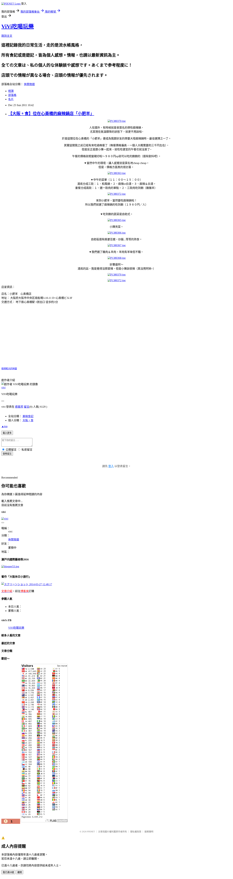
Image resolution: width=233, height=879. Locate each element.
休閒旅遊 (29, 84)
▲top (4, 426)
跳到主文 (6, 35)
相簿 (11, 91)
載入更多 (7, 433)
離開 (19, 872)
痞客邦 (19, 406)
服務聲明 (148, 831)
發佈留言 (7, 453)
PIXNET (91, 831)
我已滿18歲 (8, 872)
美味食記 (28, 416)
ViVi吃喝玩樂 (17, 26)
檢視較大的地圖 (9, 368)
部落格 (12, 95)
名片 (11, 99)
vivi (3, 387)
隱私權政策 (135, 831)
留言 (26, 406)
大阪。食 (28, 420)
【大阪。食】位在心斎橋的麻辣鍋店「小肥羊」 (51, 113)
